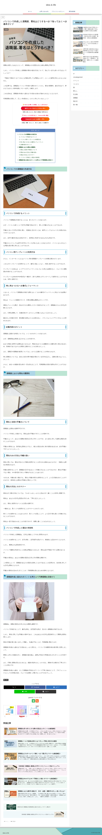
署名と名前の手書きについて (28, 149)
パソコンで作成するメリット (28, 137)
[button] (45, 691)
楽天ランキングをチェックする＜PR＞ (35, 108)
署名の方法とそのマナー (27, 155)
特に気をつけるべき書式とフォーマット (31, 142)
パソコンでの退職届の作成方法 (28, 134)
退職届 (6, 679)
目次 (32, 130)
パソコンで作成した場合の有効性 (30, 157)
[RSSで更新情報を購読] (37, 700)
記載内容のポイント (26, 144)
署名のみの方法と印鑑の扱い (28, 152)
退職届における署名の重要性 (27, 147)
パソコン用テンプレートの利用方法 (30, 139)
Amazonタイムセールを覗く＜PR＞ (35, 119)
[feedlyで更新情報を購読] (33, 700)
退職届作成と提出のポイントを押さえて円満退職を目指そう (36, 160)
